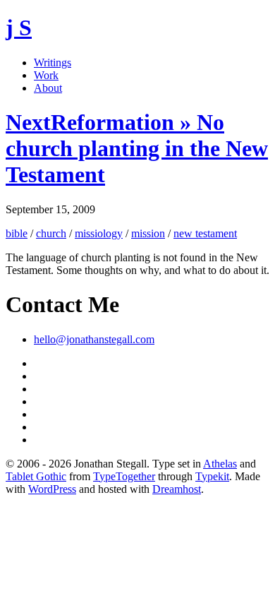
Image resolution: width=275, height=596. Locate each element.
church (51, 233)
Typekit (212, 476)
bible (17, 233)
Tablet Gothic (36, 476)
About (48, 88)
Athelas (220, 464)
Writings (52, 62)
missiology (99, 233)
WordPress (52, 489)
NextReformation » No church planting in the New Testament (137, 148)
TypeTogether (124, 476)
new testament (205, 233)
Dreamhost (176, 489)
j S (19, 27)
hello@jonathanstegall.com (94, 339)
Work (46, 75)
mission (148, 233)
